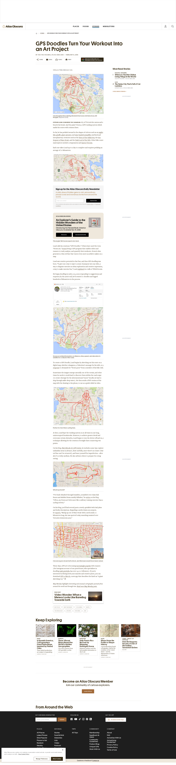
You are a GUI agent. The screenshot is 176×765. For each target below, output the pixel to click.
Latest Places (42, 735)
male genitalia (64, 571)
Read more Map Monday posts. (87, 586)
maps (88, 607)
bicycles (57, 607)
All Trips (75, 732)
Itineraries (58, 738)
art (85, 610)
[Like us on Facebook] (71, 719)
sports (69, 610)
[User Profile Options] (165, 26)
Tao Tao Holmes (44, 55)
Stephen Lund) (63, 117)
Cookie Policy (112, 747)
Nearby (40, 745)
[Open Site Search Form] (172, 26)
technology (59, 610)
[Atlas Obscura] (13, 27)
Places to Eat (42, 740)
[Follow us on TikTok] (80, 719)
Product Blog (94, 744)
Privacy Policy (90, 204)
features (77, 610)
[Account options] (165, 26)
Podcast (57, 745)
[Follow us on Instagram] (83, 719)
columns (79, 607)
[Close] (63, 750)
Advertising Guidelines (111, 741)
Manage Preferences (42, 758)
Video (56, 743)
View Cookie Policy (23, 754)
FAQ (108, 735)
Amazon (64, 234)
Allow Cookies (57, 758)
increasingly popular (83, 566)
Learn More (88, 691)
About (109, 732)
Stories (42, 33)
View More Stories (119, 91)
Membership (94, 732)
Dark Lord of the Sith (82, 140)
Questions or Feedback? (88, 760)
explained (80, 269)
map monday (68, 607)
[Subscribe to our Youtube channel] (75, 719)
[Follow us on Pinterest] (87, 719)
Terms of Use (112, 750)
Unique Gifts (94, 746)
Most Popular (42, 738)
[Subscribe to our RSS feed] (91, 719)
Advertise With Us (114, 738)
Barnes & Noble (81, 234)
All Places (41, 732)
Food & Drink (59, 735)
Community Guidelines (93, 740)
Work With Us (94, 749)
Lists (56, 740)
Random (40, 743)
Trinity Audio (62, 70)
